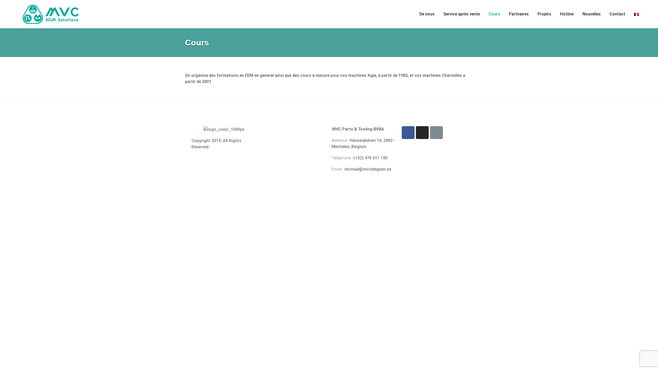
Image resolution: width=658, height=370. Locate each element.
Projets (544, 14)
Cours (494, 14)
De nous (427, 14)
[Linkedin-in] (436, 132)
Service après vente (461, 14)
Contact (617, 14)
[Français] (636, 14)
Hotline (567, 14)
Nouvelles (591, 14)
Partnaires (519, 14)
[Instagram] (422, 132)
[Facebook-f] (408, 132)
